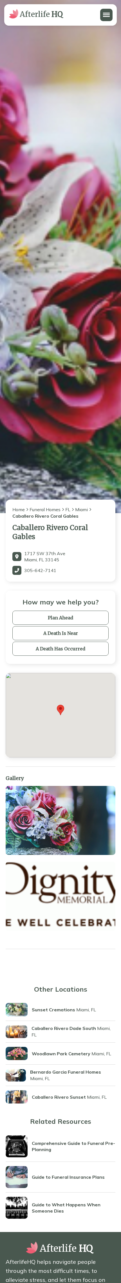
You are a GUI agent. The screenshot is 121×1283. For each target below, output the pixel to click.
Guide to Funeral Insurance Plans (68, 1177)
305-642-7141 (40, 570)
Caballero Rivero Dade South (64, 1028)
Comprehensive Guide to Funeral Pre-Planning (73, 1146)
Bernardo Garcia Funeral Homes (65, 1072)
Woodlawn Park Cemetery (61, 1053)
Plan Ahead (60, 618)
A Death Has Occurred (60, 649)
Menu (106, 12)
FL (67, 509)
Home (18, 509)
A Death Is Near (60, 633)
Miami (81, 509)
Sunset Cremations (53, 1009)
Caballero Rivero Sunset (59, 1097)
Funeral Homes (45, 509)
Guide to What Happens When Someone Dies (66, 1208)
